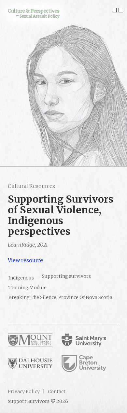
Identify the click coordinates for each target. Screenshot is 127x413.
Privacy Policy (24, 391)
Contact (56, 391)
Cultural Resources (31, 186)
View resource (25, 260)
